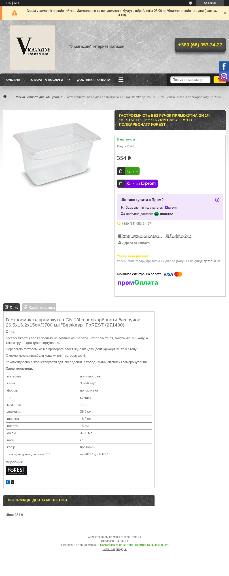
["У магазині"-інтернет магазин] (32, 46)
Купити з (133, 183)
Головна (12, 80)
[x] (12, 483)
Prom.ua (136, 536)
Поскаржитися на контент (116, 545)
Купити (132, 171)
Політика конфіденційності (152, 545)
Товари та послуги (46, 80)
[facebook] (8, 483)
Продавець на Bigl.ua (114, 540)
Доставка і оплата (93, 80)
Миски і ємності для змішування (39, 97)
